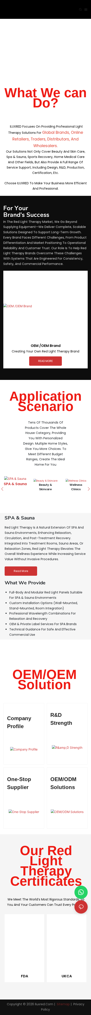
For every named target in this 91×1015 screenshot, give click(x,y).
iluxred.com (44, 1004)
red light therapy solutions (45, 41)
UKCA (67, 976)
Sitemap (63, 1004)
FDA (24, 976)
